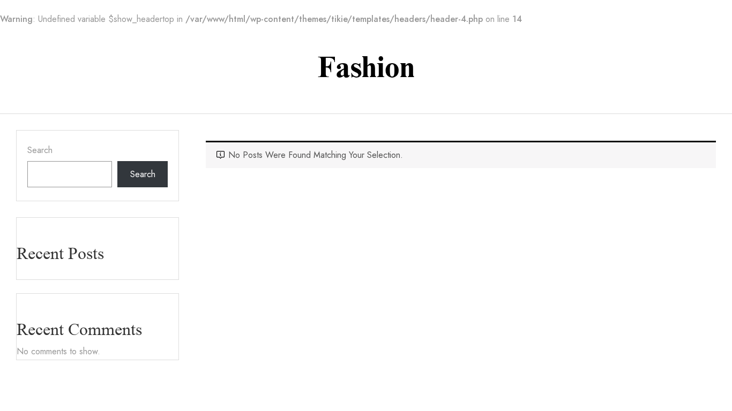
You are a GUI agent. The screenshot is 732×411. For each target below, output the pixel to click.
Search (40, 150)
